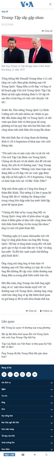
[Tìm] (46, 454)
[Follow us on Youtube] (16, 374)
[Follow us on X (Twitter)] (10, 374)
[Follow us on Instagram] (22, 374)
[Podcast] (28, 374)
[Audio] (35, 454)
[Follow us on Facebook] (4, 374)
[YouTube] (23, 454)
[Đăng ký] (34, 374)
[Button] (47, 31)
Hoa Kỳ (5, 11)
